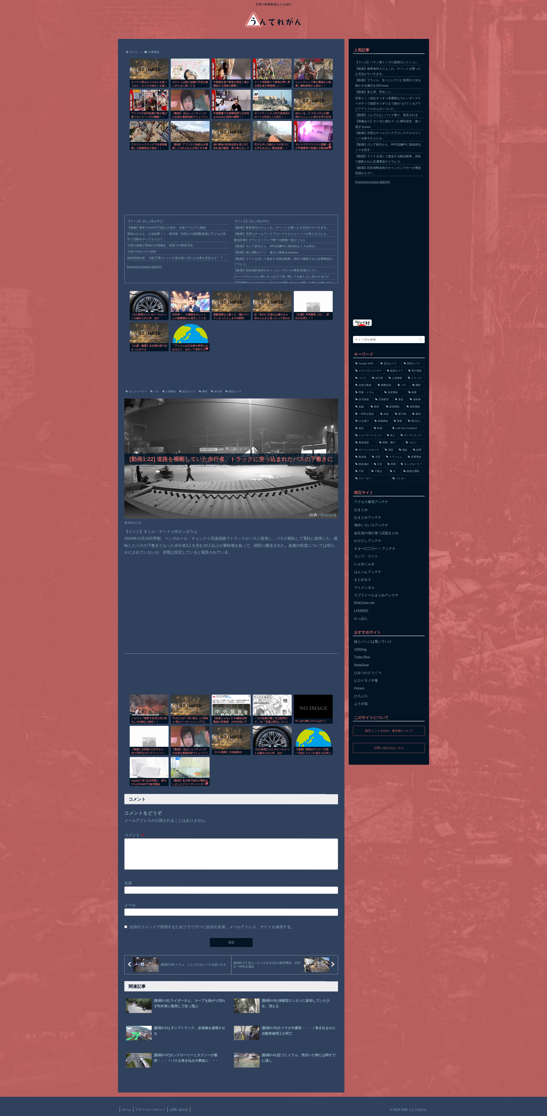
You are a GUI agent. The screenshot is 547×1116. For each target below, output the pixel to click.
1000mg (360, 649)
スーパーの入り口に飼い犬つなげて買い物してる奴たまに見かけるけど (281, 276)
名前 (128, 883)
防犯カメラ (235, 391)
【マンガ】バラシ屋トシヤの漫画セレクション (386, 62)
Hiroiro (359, 688)
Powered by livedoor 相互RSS (144, 266)
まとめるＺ (362, 579)
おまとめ (361, 510)
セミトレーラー (138, 391)
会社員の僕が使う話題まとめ (376, 533)
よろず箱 (361, 704)
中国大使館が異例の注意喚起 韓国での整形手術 (160, 245)
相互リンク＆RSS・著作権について (389, 730)
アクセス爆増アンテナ (371, 502)
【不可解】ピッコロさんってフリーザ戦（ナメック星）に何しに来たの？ (283, 282)
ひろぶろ (361, 696)
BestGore (328, 515)
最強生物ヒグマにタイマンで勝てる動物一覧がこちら (270, 240)
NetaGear (361, 665)
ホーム (126, 1109)
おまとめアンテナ (367, 517)
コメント (134, 835)
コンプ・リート (366, 556)
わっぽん (361, 618)
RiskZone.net (364, 603)
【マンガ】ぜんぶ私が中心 (145, 221)
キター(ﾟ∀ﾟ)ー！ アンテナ (375, 548)
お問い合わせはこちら (389, 747)
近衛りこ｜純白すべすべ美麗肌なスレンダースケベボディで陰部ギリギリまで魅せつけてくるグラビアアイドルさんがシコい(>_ (388, 103)
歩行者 (218, 391)
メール (130, 905)
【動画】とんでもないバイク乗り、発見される (386, 115)
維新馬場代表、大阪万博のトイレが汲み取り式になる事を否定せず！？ (175, 258)
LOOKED (361, 611)
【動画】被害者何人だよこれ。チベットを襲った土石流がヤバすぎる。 (281, 227)
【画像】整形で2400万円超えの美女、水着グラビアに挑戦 (166, 227)
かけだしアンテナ (367, 541)
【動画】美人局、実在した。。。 (377, 92)
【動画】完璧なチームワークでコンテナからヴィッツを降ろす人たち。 (281, 233)
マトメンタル (364, 587)
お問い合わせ (179, 1109)
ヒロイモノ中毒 (366, 680)
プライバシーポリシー (150, 1109)
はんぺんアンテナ (367, 572)
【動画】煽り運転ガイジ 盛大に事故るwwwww (266, 252)
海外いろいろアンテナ (371, 525)
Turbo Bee (362, 657)
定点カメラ (188, 391)
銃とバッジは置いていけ (373, 641)
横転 (204, 391)
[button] (420, 339)
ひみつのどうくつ (367, 673)
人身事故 (170, 391)
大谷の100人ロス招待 (141, 251)
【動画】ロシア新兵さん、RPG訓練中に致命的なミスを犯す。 (276, 246)
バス (156, 391)
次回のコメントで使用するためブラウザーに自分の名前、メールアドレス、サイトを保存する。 (212, 927)
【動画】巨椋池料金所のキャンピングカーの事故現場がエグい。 (277, 270)
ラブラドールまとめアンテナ (376, 595)
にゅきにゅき (364, 564)
